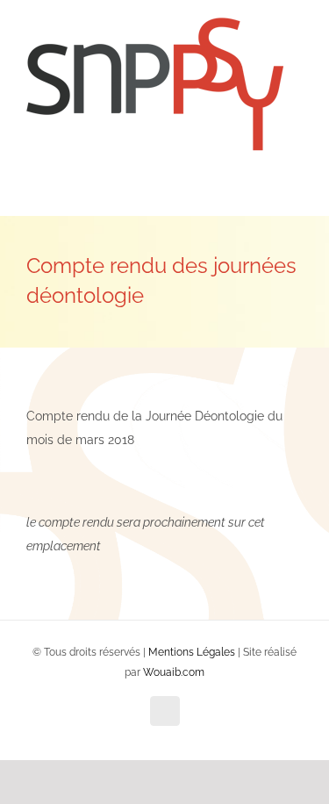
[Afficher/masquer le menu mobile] (296, 189)
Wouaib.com (173, 672)
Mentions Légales (191, 652)
